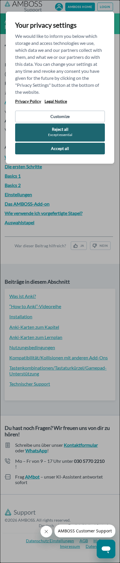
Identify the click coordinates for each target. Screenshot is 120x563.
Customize (60, 116)
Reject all (60, 132)
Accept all (60, 148)
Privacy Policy (28, 101)
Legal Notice (56, 101)
